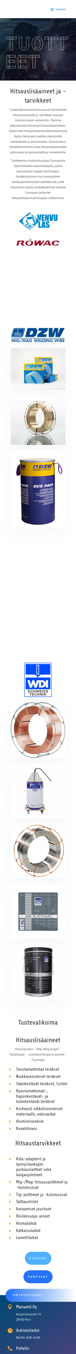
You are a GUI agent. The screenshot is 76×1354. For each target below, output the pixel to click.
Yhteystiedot (28, 1295)
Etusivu (38, 1258)
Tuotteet (38, 1276)
